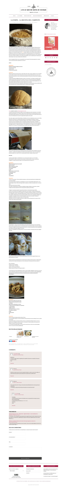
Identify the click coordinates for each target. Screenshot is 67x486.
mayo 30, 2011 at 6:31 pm (17, 369)
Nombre (10, 432)
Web (9, 441)
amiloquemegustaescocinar (21, 110)
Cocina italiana (18, 344)
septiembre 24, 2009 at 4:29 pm (18, 354)
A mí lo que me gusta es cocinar (33, 481)
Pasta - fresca (23, 343)
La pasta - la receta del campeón (53, 476)
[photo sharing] (20, 46)
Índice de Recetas (27, 15)
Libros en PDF (46, 15)
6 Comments (35, 22)
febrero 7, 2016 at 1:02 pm (17, 382)
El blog (52, 15)
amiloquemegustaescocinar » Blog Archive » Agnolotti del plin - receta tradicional (22, 413)
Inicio (14, 15)
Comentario (11, 446)
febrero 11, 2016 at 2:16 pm (19, 394)
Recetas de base (31, 344)
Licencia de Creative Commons (16, 477)
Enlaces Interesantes (37, 15)
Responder (12, 363)
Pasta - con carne (17, 343)
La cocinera (20, 15)
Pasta (10, 110)
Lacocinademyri (15, 353)
